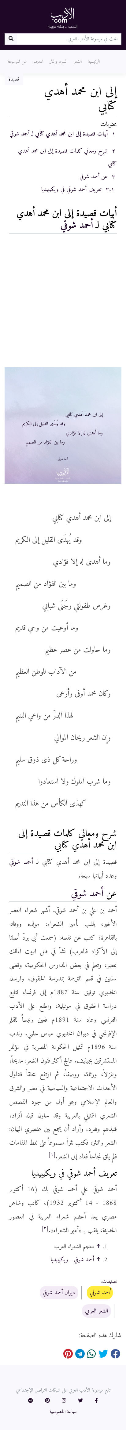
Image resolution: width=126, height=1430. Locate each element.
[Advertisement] (63, 302)
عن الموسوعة (17, 61)
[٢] (45, 1228)
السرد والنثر (58, 61)
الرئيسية (94, 61)
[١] (52, 1154)
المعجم (38, 61)
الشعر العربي (96, 1311)
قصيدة (14, 79)
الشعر (78, 61)
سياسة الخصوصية (63, 1411)
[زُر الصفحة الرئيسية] (63, 17)
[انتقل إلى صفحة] (11, 39)
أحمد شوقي (77, 225)
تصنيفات (109, 1281)
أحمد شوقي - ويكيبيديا (72, 1260)
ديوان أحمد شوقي (59, 1292)
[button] (96, 1401)
